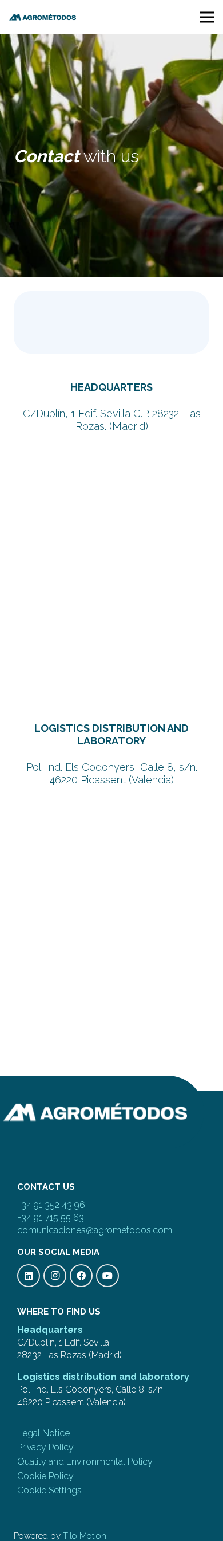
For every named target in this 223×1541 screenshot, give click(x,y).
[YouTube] (107, 1275)
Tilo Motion (84, 1536)
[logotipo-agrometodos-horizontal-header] (42, 17)
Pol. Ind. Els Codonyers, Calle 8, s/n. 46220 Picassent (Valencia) (111, 773)
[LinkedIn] (28, 1275)
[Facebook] (81, 1275)
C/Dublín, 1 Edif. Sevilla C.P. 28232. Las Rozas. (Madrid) (112, 419)
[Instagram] (54, 1275)
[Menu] (207, 17)
